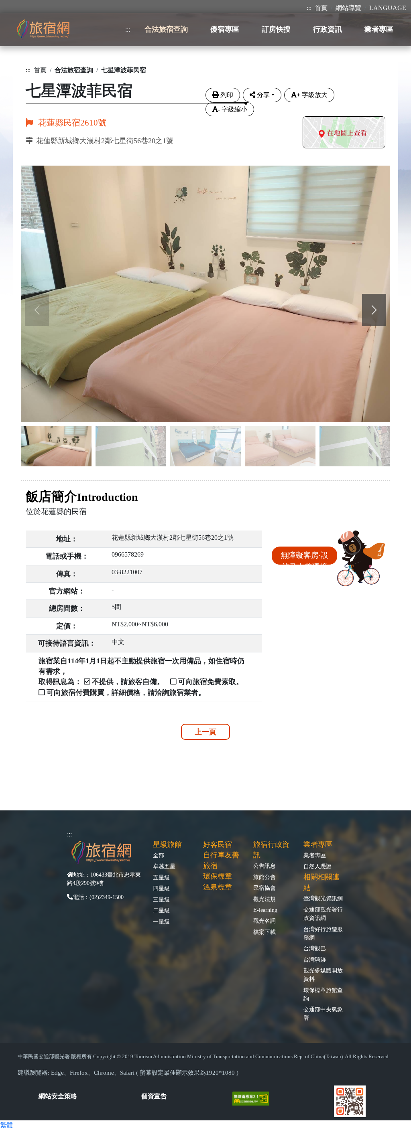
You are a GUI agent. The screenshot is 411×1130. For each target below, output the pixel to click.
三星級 (161, 899)
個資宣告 (154, 1096)
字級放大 (312, 94)
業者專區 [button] (378, 29)
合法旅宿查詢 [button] (166, 29)
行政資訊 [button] (327, 29)
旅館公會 (264, 877)
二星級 (161, 910)
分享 (263, 94)
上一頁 (205, 732)
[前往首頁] (42, 29)
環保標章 (217, 876)
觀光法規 (264, 899)
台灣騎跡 (314, 959)
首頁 (321, 7)
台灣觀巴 (314, 948)
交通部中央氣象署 (323, 1013)
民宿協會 (264, 888)
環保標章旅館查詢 (323, 994)
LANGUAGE (387, 7)
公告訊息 (264, 866)
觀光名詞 (264, 920)
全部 (158, 855)
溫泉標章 (217, 887)
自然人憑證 (317, 866)
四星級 (161, 888)
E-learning (265, 910)
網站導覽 (348, 7)
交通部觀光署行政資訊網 (323, 913)
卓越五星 (164, 866)
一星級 (161, 921)
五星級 (161, 877)
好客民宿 (217, 844)
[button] (374, 310)
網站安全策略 (58, 1096)
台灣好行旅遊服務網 (323, 933)
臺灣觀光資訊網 (323, 898)
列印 (226, 94)
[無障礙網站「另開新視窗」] (253, 1097)
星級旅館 (167, 844)
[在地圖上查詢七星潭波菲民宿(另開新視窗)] (344, 133)
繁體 (6, 1125)
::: (309, 7)
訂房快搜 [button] (276, 29)
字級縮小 (232, 109)
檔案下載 (264, 932)
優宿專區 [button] (224, 29)
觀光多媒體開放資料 (323, 974)
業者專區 (314, 855)
